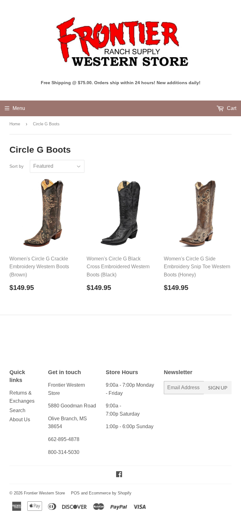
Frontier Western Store (44, 493)
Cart (231, 108)
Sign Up (218, 387)
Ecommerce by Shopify (110, 493)
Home (14, 124)
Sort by (16, 166)
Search (17, 410)
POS (75, 493)
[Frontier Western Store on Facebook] (119, 474)
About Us (19, 419)
